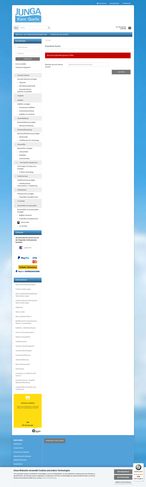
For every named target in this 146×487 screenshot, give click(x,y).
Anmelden (28, 59)
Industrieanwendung (26, 111)
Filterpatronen (21, 190)
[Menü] (142, 464)
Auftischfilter (23, 152)
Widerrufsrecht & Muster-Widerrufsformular (22, 458)
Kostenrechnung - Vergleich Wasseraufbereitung (25, 381)
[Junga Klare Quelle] (73, 14)
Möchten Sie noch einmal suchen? (54, 66)
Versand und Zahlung (21, 452)
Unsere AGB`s (18, 448)
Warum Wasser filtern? (23, 316)
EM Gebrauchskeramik (27, 86)
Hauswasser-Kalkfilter (27, 107)
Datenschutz (18, 464)
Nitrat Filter (25, 222)
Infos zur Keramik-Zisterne (25, 332)
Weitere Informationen (123, 482)
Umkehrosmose (22, 176)
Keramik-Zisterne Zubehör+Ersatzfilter (24, 90)
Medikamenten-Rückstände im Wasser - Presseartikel (26, 322)
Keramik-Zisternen (23, 75)
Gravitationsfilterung (23, 355)
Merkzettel (127, 3)
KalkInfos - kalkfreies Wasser (26, 328)
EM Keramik (23, 137)
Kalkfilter (20, 100)
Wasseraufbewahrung (24, 130)
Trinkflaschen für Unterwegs (29, 140)
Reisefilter (22, 155)
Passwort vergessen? (23, 67)
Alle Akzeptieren (123, 472)
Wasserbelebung (22, 118)
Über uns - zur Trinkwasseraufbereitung (31, 34)
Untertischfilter (24, 158)
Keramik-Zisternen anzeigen (27, 79)
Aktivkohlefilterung (22, 360)
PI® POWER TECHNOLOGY (29, 162)
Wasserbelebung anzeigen (26, 122)
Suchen (121, 72)
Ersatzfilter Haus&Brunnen (28, 197)
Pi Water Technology (26, 172)
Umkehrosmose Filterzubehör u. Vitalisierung (27, 185)
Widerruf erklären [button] (55, 441)
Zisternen (22, 82)
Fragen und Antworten (59, 34)
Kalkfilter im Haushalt (26, 114)
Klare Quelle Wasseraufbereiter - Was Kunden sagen (27, 295)
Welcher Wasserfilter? (23, 337)
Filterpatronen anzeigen (25, 194)
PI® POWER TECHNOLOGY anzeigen (26, 168)
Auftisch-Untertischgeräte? (25, 346)
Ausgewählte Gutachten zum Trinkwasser (26, 388)
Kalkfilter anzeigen (23, 104)
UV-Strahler (21, 201)
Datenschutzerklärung (49, 478)
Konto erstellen (21, 64)
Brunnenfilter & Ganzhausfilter (27, 206)
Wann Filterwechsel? (23, 364)
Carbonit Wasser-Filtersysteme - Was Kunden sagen (27, 302)
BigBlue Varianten (25, 215)
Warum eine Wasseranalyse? (26, 285)
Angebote (20, 96)
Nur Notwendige (123, 477)
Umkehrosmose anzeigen (26, 180)
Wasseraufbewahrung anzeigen (28, 133)
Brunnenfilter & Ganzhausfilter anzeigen (28, 211)
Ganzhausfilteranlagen (24, 351)
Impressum (18, 444)
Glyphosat (19, 307)
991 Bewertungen (27, 425)
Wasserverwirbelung (26, 126)
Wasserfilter (21, 144)
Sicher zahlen (20, 312)
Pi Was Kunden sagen (23, 289)
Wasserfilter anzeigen (24, 148)
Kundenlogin (115, 3)
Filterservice (20, 369)
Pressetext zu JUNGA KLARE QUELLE (26, 374)
